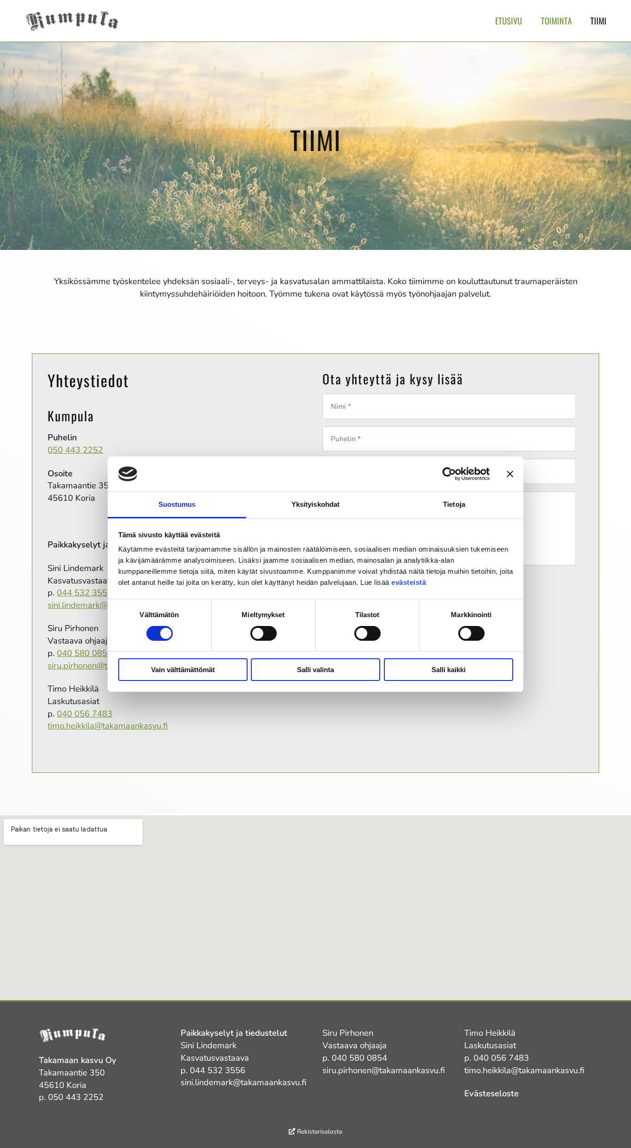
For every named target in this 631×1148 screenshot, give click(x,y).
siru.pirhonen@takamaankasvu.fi (383, 1070)
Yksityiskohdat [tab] (315, 504)
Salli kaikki (448, 670)
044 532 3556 (84, 592)
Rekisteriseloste (318, 1131)
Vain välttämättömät (183, 670)
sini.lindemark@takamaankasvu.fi (243, 1082)
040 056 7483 (84, 713)
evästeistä (408, 582)
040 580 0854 (84, 653)
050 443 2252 (75, 450)
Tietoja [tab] (454, 504)
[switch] (263, 633)
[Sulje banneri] (510, 474)
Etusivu (508, 20)
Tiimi (598, 20)
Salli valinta (315, 670)
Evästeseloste (491, 1093)
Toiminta (556, 20)
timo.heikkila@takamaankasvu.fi (108, 725)
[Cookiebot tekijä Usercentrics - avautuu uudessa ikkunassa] (449, 474)
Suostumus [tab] (177, 504)
